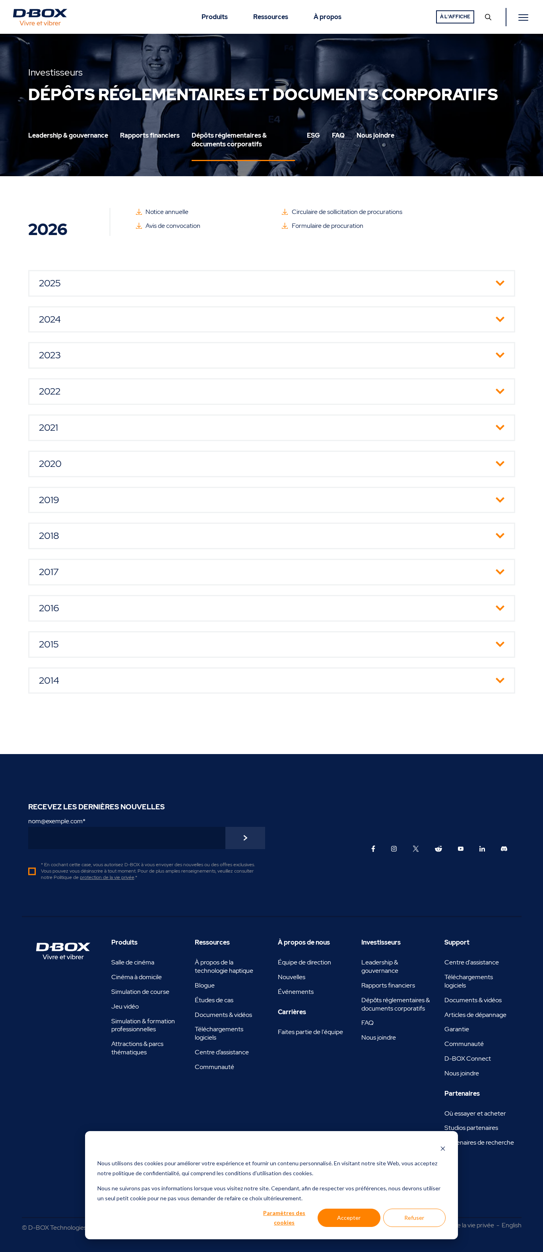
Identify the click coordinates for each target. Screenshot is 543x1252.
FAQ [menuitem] (338, 135)
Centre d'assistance (471, 962)
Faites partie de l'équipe (310, 1032)
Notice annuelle (166, 212)
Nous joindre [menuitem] (375, 135)
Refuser (414, 1217)
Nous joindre (378, 1037)
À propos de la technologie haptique (224, 966)
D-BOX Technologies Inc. (62, 1227)
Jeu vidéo (125, 1006)
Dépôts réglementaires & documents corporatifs (395, 1004)
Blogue (205, 985)
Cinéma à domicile (136, 977)
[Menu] (524, 17)
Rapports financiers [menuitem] (150, 135)
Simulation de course (140, 992)
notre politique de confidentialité (138, 1173)
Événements (296, 992)
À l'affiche (455, 17)
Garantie (456, 1029)
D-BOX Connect (467, 1058)
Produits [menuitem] (215, 17)
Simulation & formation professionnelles (143, 1025)
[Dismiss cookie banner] (443, 1148)
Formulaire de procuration (327, 225)
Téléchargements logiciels (219, 1033)
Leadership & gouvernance (379, 966)
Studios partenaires (471, 1128)
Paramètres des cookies (284, 1217)
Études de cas (214, 1000)
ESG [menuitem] (313, 135)
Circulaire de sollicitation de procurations (347, 212)
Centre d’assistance (222, 1052)
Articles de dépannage (475, 1015)
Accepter (349, 1217)
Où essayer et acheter (475, 1113)
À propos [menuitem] (327, 17)
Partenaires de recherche (479, 1142)
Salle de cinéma (132, 962)
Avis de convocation (172, 225)
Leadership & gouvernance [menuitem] (68, 135)
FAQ (367, 1023)
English (512, 1225)
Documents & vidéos (223, 1015)
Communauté (214, 1067)
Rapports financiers (388, 985)
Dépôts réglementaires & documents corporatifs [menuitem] (229, 139)
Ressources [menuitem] (270, 17)
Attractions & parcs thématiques (137, 1048)
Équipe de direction (304, 962)
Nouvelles (291, 977)
